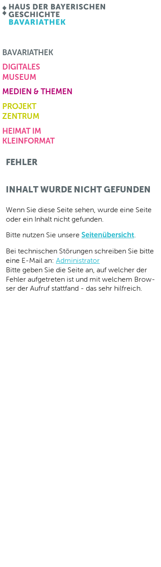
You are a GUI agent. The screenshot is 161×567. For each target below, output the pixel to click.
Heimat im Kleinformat (28, 135)
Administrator (78, 260)
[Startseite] (54, 14)
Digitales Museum (21, 71)
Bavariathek (27, 52)
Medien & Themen (37, 91)
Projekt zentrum (20, 111)
